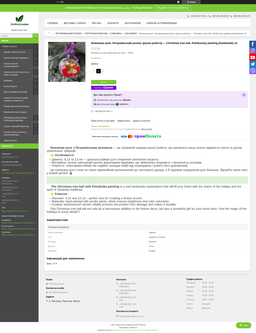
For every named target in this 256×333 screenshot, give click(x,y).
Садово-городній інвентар (16, 126)
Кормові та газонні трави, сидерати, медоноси (16, 99)
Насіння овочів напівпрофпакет (11, 65)
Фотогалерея (133, 23)
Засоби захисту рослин (14, 52)
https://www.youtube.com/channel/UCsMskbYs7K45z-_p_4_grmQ (19, 228)
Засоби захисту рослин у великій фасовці (15, 133)
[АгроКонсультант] (19, 21)
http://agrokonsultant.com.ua (15, 211)
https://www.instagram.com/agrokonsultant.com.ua (19, 222)
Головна (52, 23)
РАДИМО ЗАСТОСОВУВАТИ (173, 8)
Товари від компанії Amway (16, 106)
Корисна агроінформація (162, 23)
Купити (103, 82)
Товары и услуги (9, 46)
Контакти (113, 23)
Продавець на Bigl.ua (128, 327)
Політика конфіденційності (147, 330)
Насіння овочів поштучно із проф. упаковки (17, 73)
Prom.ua (142, 325)
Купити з (98, 87)
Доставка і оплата (75, 23)
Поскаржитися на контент (124, 330)
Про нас (96, 23)
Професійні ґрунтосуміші (15, 112)
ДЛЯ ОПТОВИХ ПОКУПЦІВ (15, 92)
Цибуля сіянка (10, 140)
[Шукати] (36, 36)
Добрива (8, 80)
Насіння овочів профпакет (16, 57)
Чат (246, 325)
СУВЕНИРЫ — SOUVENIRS (123, 33)
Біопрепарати (10, 86)
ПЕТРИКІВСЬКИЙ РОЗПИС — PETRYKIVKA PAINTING (16, 119)
